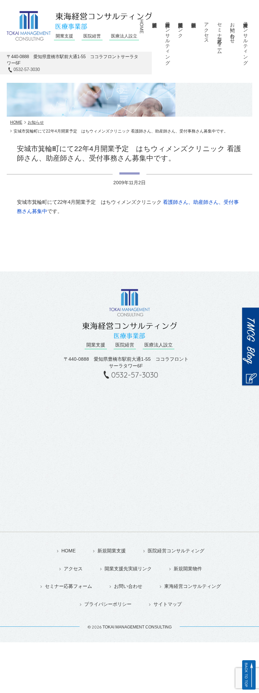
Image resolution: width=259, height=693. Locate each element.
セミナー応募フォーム (219, 35)
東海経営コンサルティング (192, 586)
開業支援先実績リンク (128, 568)
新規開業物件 (193, 33)
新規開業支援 (154, 33)
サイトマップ (167, 604)
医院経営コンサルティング (176, 550)
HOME (141, 26)
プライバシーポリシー (108, 604)
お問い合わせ (232, 30)
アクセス (206, 30)
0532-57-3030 (26, 69)
